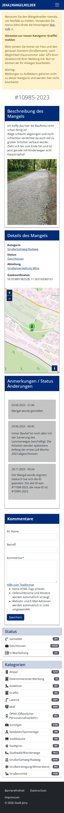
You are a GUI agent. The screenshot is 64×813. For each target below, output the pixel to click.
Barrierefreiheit (15, 790)
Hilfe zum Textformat (20, 585)
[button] (32, 192)
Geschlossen (15, 259)
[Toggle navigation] (57, 4)
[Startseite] (20, 4)
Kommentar (14, 558)
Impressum (12, 797)
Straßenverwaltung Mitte (23, 268)
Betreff (11, 544)
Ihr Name (13, 531)
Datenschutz (38, 790)
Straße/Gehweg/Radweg (22, 249)
